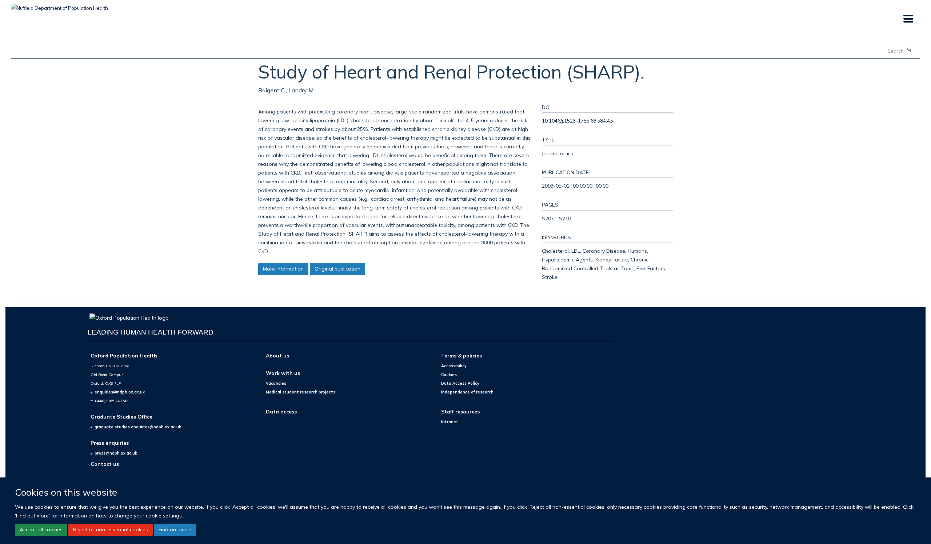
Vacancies (276, 383)
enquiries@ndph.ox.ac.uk (120, 392)
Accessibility (454, 365)
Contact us (105, 464)
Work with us (283, 373)
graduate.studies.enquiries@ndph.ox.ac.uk (138, 426)
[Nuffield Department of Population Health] (59, 5)
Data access (281, 411)
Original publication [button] (337, 268)
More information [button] (283, 268)
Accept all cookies (41, 529)
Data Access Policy (460, 383)
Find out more (175, 529)
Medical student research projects (300, 392)
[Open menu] (908, 19)
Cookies (449, 374)
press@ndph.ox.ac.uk (116, 453)
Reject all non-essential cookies (110, 529)
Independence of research (467, 392)
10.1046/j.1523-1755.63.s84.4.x (578, 120)
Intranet (449, 421)
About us (277, 355)
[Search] (910, 50)
